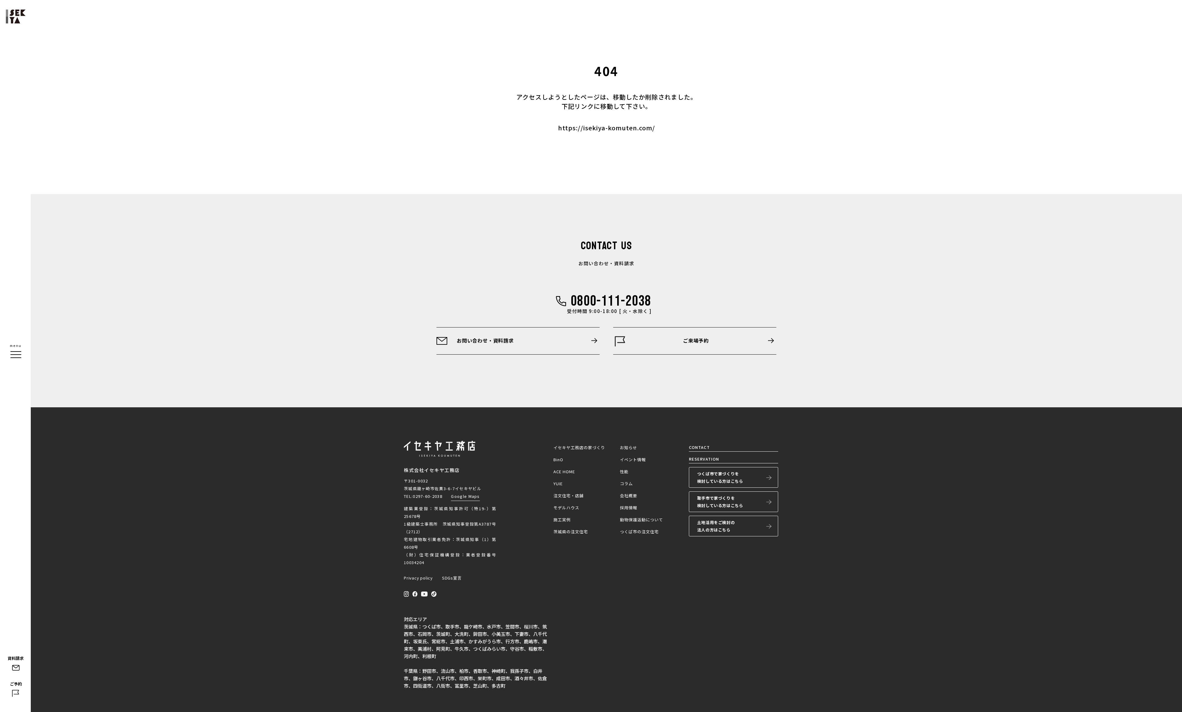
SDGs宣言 (452, 578)
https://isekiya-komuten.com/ (606, 127)
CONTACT (699, 447)
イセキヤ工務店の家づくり (579, 447)
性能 (624, 471)
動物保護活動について (641, 520)
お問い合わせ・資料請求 (485, 340)
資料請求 (16, 658)
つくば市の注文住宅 (639, 532)
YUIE (558, 483)
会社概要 (628, 495)
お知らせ (628, 447)
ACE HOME (564, 471)
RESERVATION (704, 459)
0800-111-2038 (611, 301)
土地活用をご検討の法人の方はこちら (716, 526)
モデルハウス (566, 508)
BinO (558, 459)
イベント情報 (633, 459)
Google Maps (465, 496)
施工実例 (562, 520)
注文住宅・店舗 (568, 495)
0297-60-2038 (427, 496)
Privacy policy (418, 578)
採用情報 (628, 508)
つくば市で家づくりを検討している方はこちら (720, 477)
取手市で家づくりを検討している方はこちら (720, 501)
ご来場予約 (696, 340)
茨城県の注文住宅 (570, 532)
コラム (626, 483)
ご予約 (16, 684)
